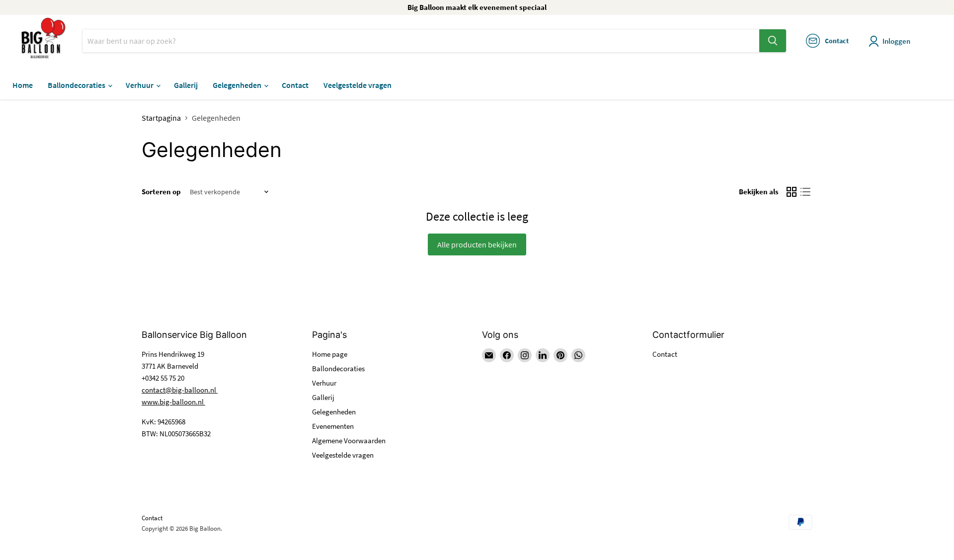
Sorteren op (161, 191)
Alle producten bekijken (477, 244)
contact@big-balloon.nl (180, 390)
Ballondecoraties (77, 85)
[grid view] (791, 192)
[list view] (805, 192)
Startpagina (161, 117)
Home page (329, 354)
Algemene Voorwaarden (349, 440)
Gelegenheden (238, 85)
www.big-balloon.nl (173, 401)
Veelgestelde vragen (357, 85)
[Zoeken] (772, 40)
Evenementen (333, 426)
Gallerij (186, 85)
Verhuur (140, 85)
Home (22, 85)
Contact (295, 85)
